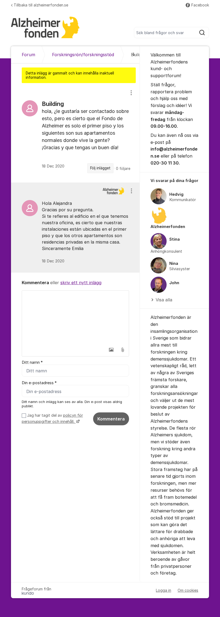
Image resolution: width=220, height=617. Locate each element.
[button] (111, 349)
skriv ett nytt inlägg (80, 282)
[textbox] (75, 317)
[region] (75, 132)
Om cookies (188, 590)
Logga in (163, 590)
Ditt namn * (32, 362)
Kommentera (111, 419)
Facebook (200, 5)
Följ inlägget (100, 168)
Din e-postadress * (39, 382)
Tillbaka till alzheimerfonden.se (41, 5)
